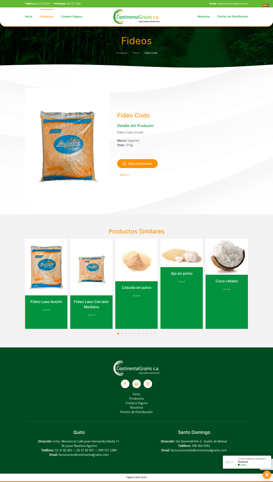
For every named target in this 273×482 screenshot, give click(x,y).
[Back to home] (136, 16)
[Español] (264, 5)
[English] (268, 5)
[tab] (118, 333)
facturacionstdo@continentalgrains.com (198, 450)
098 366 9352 (201, 446)
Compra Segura (71, 16)
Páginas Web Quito (136, 477)
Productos (47, 16)
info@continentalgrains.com (232, 3)
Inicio (28, 16)
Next (122, 174)
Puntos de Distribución (232, 16)
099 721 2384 (73, 3)
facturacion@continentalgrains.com (83, 455)
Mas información (140, 163)
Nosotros (204, 16)
